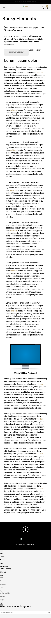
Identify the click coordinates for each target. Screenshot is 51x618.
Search (49, 613)
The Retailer (30, 544)
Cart (1, 563)
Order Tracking (5, 569)
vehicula (40, 72)
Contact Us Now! (16, 52)
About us (3, 560)
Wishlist (3, 572)
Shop (1, 553)
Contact (2, 556)
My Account (4, 566)
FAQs (1, 575)
